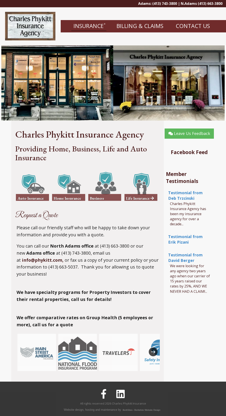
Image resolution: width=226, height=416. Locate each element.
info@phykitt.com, (43, 260)
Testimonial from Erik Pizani (185, 239)
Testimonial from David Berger (185, 257)
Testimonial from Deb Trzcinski (185, 195)
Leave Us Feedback (191, 133)
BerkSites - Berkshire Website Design (141, 410)
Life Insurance (138, 198)
